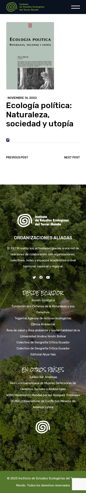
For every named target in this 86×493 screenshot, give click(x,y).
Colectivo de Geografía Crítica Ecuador (43, 342)
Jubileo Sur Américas (43, 377)
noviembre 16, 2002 (22, 98)
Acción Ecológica (43, 300)
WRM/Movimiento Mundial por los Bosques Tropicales (43, 395)
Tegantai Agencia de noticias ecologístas (43, 318)
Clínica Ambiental (43, 324)
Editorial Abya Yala (43, 354)
